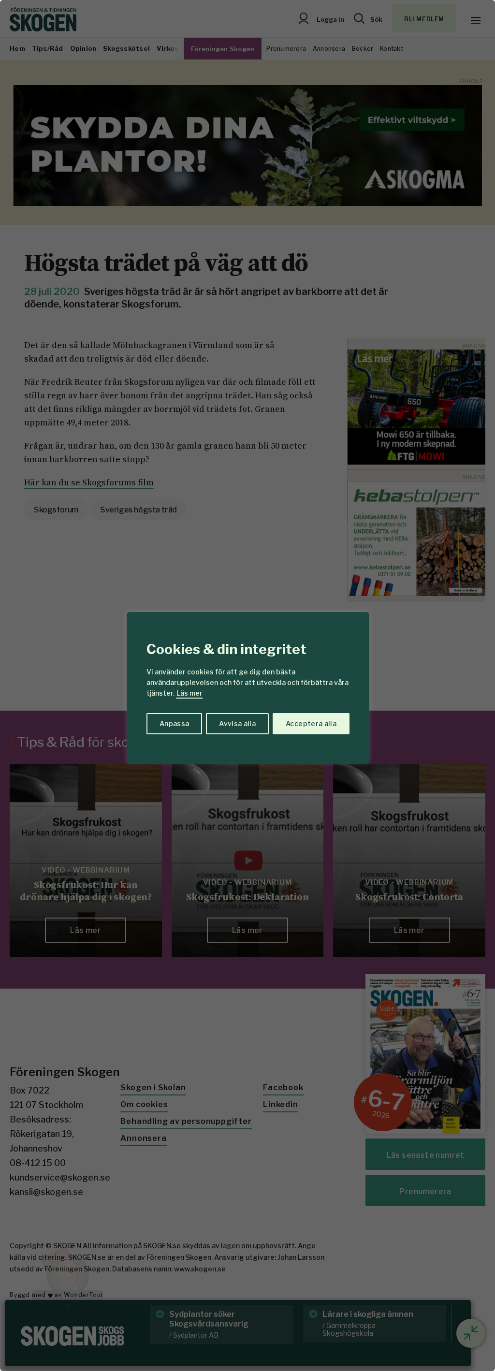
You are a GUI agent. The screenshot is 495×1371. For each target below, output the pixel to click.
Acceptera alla (311, 723)
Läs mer (189, 693)
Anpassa (174, 723)
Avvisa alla (237, 723)
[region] (247, 685)
